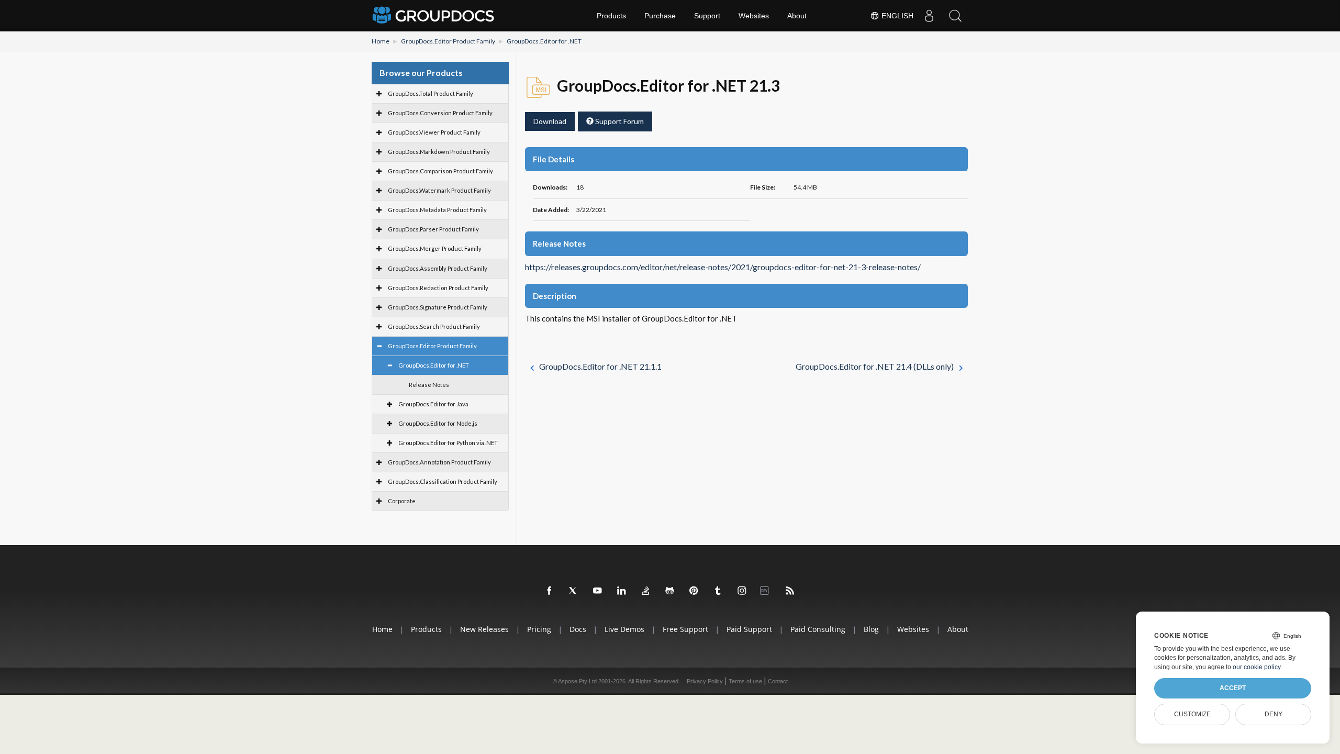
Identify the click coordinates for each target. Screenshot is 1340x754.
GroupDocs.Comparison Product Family (440, 171)
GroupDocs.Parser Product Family (433, 229)
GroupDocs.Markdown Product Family (439, 151)
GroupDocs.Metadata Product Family (437, 209)
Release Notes (429, 384)
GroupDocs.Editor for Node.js (437, 423)
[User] (929, 15)
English (896, 16)
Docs (578, 629)
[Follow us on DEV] (766, 591)
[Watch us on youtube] (598, 591)
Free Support (685, 629)
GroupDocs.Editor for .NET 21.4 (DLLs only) (875, 366)
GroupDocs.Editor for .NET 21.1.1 (600, 366)
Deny (1273, 714)
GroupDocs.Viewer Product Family (434, 132)
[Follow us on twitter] (573, 591)
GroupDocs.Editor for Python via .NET (448, 442)
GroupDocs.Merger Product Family (435, 248)
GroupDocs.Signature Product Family (437, 307)
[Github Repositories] (670, 591)
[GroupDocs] (434, 16)
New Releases (484, 629)
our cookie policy (1256, 667)
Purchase (660, 16)
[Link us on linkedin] (622, 591)
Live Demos (624, 629)
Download (549, 121)
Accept (1233, 688)
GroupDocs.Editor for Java (433, 404)
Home (380, 41)
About (797, 16)
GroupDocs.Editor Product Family (448, 41)
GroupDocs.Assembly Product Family (437, 268)
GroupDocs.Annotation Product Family (439, 462)
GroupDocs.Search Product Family (434, 326)
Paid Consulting (817, 629)
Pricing (539, 629)
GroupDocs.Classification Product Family (442, 481)
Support (707, 16)
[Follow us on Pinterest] (694, 591)
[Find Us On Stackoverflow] (646, 591)
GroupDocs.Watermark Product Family (439, 190)
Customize (1192, 714)
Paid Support (749, 629)
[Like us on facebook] (549, 591)
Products (611, 16)
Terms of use (745, 681)
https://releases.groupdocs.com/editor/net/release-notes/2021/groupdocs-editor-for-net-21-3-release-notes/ (723, 267)
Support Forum (619, 121)
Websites (754, 16)
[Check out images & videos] (742, 591)
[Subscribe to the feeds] (790, 591)
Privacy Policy (705, 681)
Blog (871, 629)
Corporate (402, 500)
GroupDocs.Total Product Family (430, 93)
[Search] (955, 15)
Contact (778, 681)
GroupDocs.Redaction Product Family (438, 287)
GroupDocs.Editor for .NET (544, 41)
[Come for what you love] (718, 591)
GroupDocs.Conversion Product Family (440, 112)
